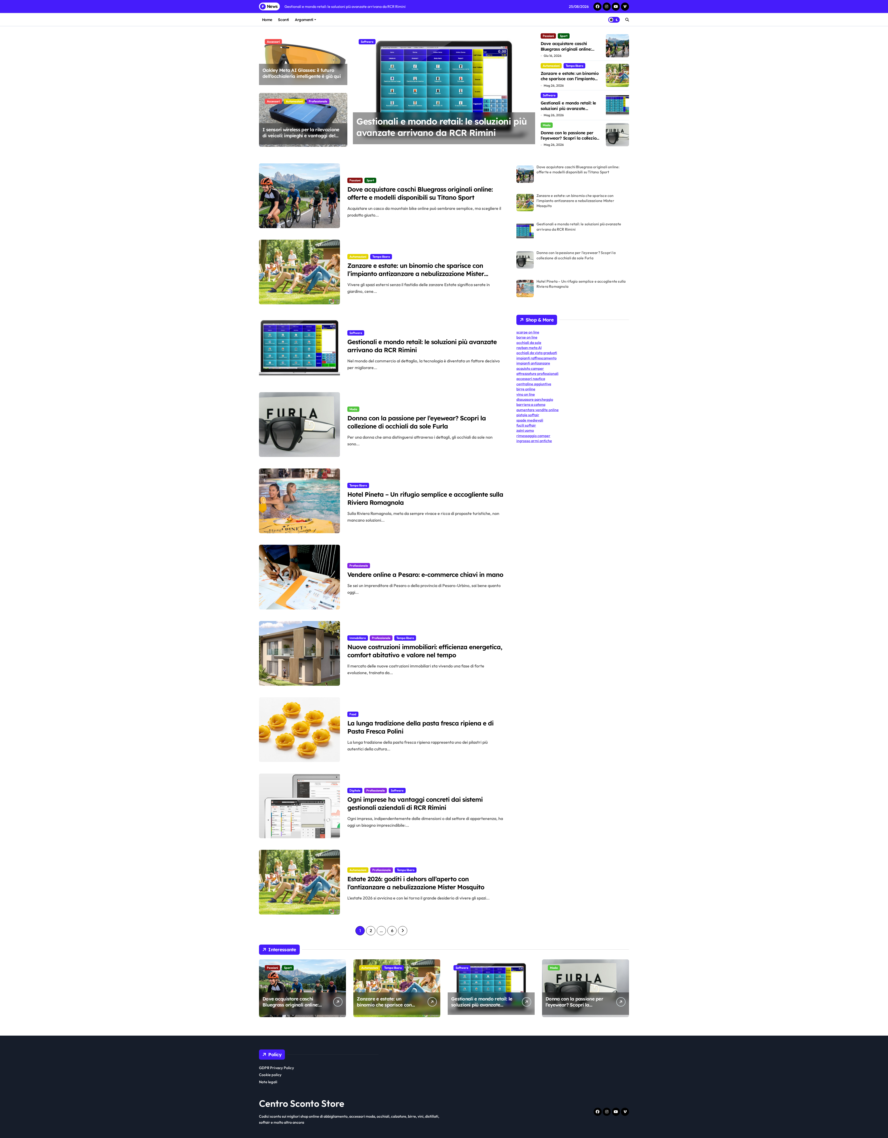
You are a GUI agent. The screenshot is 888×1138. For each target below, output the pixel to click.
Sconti (283, 19)
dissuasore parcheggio (534, 399)
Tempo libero (574, 65)
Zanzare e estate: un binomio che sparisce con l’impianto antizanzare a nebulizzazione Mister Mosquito (570, 81)
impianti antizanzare (533, 363)
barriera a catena (530, 404)
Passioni (548, 36)
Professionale (318, 101)
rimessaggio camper (533, 435)
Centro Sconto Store (301, 1103)
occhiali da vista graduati (536, 352)
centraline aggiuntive (533, 384)
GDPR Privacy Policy (276, 1067)
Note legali (268, 1082)
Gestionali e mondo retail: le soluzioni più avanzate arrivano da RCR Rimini (568, 108)
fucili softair (526, 425)
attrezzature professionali (537, 373)
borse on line (526, 337)
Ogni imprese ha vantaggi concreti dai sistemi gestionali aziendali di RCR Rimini (415, 803)
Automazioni (294, 101)
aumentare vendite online (537, 409)
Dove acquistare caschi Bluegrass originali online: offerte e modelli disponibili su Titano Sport (571, 51)
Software (549, 95)
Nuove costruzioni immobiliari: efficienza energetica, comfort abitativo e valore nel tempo (425, 651)
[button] (530, 89)
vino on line (525, 394)
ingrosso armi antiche (534, 440)
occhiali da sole (528, 342)
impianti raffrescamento (536, 358)
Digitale (354, 790)
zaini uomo (525, 430)
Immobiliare (357, 638)
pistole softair (527, 415)
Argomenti (304, 19)
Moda (365, 41)
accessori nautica (530, 378)
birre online (525, 389)
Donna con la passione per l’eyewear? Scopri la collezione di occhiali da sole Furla (435, 133)
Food (352, 714)
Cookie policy (270, 1074)
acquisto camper (530, 368)
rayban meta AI (529, 347)
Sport (563, 36)
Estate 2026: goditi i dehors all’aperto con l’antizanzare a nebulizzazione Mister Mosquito (415, 883)
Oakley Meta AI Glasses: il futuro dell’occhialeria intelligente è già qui (301, 73)
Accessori (273, 41)
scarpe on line (527, 332)
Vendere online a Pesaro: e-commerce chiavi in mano (425, 574)
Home (267, 19)
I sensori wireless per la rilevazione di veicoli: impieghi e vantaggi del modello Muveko (300, 135)
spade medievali (529, 420)
